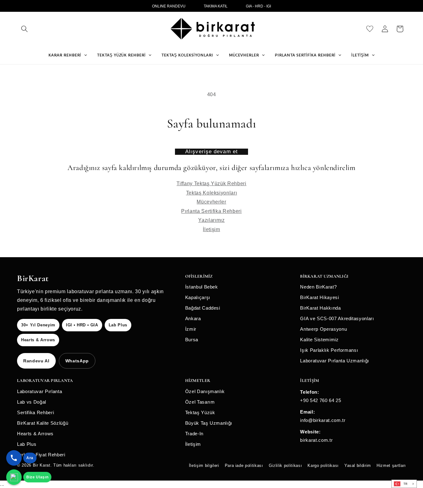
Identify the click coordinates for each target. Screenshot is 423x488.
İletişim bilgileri (204, 465)
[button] (24, 28)
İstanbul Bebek (201, 286)
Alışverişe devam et (211, 151)
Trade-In (194, 433)
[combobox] (404, 484)
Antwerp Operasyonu (323, 329)
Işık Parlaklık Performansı (329, 350)
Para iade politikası (244, 465)
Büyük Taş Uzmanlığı (209, 423)
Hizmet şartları (391, 465)
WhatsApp (77, 360)
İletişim (211, 229)
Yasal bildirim (357, 465)
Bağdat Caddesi (202, 308)
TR (405, 484)
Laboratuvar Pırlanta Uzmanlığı (334, 360)
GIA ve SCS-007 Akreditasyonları (337, 318)
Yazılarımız (211, 220)
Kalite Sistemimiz (319, 339)
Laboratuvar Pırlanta (39, 391)
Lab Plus (26, 444)
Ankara (193, 318)
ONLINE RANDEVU (168, 6)
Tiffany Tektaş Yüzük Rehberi (211, 183)
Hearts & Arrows (35, 433)
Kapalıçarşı (197, 297)
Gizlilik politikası (285, 465)
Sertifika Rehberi (35, 412)
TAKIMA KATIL (216, 6)
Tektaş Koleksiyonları (211, 192)
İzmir (190, 329)
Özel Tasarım (200, 402)
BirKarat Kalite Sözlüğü (42, 423)
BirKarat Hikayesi (319, 297)
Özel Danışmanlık (205, 391)
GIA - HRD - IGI (258, 6)
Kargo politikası (323, 465)
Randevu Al (36, 360)
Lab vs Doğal (31, 402)
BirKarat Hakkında (320, 308)
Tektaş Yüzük (200, 412)
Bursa (191, 339)
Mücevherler (211, 201)
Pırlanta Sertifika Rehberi (211, 211)
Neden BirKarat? (318, 286)
